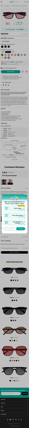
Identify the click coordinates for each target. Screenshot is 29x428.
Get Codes (20, 228)
